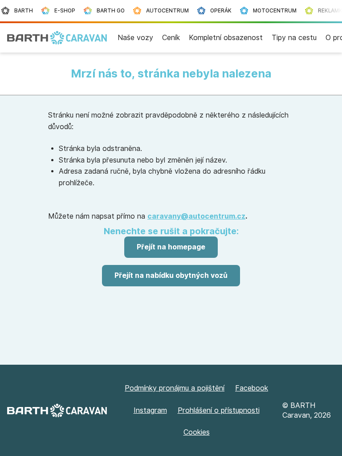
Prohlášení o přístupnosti (219, 410)
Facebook (251, 388)
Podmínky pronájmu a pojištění (174, 388)
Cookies (196, 432)
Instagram (150, 410)
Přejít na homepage (171, 247)
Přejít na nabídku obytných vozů (171, 275)
